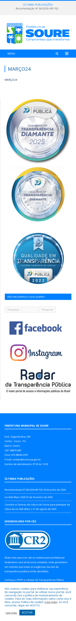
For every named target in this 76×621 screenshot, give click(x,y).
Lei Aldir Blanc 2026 (37, 8)
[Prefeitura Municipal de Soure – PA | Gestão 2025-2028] (38, 33)
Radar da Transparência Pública (46, 579)
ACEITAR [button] (27, 612)
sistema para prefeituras (50, 557)
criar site (27, 557)
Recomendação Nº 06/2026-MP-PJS (24, 489)
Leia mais (51, 602)
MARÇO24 (11, 79)
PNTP (20, 579)
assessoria (30, 562)
